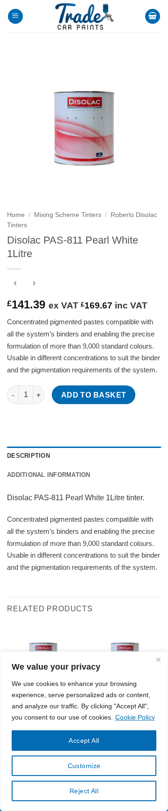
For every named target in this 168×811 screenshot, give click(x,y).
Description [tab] (28, 455)
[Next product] (15, 284)
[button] (15, 16)
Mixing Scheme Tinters (67, 214)
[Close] (158, 659)
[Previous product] (34, 284)
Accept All (84, 740)
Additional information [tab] (49, 474)
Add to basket (93, 395)
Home (16, 214)
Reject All (84, 791)
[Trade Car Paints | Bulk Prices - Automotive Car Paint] (84, 16)
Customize (84, 765)
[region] (84, 731)
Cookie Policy (135, 717)
